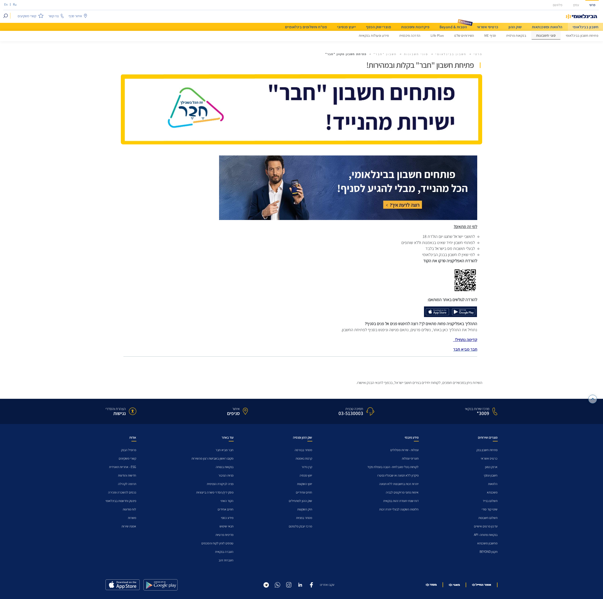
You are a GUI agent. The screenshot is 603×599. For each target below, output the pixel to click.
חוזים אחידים (225, 509)
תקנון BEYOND (488, 552)
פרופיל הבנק (128, 450)
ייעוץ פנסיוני (346, 27)
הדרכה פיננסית (409, 35)
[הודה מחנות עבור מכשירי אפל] (123, 584)
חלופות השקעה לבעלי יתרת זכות (399, 509)
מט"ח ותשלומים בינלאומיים (306, 27)
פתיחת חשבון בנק (487, 450)
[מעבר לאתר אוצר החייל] (481, 584)
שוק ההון (515, 27)
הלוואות (492, 484)
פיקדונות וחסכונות (415, 27)
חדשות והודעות (127, 475)
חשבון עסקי (490, 475)
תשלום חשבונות (487, 518)
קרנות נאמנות (304, 458)
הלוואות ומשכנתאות (547, 27)
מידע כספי (227, 518)
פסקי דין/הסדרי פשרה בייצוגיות (214, 492)
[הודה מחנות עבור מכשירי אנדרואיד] (160, 585)
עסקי (576, 5)
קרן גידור (307, 467)
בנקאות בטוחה (224, 467)
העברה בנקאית (224, 552)
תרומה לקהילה (127, 484)
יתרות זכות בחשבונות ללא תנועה (399, 484)
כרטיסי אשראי (487, 27)
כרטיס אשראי (489, 458)
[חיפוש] (5, 15)
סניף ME (490, 35)
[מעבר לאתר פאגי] (454, 584)
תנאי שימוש (226, 526)
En (6, 4)
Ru (14, 4)
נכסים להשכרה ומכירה (122, 492)
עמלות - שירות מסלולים (404, 450)
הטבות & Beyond (453, 27)
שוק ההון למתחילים (300, 501)
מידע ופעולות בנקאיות (374, 35)
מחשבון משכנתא (487, 543)
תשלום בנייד (490, 501)
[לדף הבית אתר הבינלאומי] (581, 17)
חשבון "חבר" (385, 54)
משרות (132, 518)
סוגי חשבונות (546, 35)
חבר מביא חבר (224, 450)
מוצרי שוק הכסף (378, 27)
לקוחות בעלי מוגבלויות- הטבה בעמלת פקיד (393, 467)
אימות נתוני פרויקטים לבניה (402, 492)
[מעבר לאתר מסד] (431, 584)
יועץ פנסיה (306, 475)
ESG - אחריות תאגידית (122, 467)
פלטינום (557, 5)
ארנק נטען (491, 467)
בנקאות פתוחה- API (485, 535)
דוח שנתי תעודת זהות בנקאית (401, 501)
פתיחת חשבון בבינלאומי (582, 35)
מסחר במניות (304, 518)
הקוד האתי (226, 501)
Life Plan (437, 35)
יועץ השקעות (304, 484)
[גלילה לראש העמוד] (592, 399)
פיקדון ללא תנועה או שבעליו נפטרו (398, 475)
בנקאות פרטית (516, 35)
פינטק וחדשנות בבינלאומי (121, 501)
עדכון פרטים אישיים (485, 526)
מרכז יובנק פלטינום (300, 526)
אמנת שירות (129, 526)
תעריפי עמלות (410, 458)
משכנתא (492, 492)
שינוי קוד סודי (489, 509)
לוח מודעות (129, 509)
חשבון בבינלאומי (585, 27)
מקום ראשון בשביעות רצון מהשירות (212, 458)
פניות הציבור (225, 475)
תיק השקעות (304, 509)
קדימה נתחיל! (465, 339)
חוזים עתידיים (304, 492)
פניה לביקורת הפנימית (220, 484)
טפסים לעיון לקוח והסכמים (217, 543)
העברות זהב (226, 560)
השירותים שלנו (464, 35)
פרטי (592, 5)
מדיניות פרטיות (224, 535)
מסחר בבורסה (303, 450)
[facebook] (311, 584)
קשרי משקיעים (127, 458)
